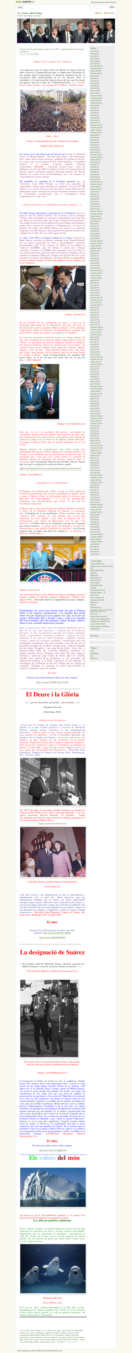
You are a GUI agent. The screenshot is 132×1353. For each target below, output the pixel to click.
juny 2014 (93, 401)
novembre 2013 (95, 418)
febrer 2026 (94, 61)
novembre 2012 (95, 448)
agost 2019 (93, 251)
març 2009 (93, 554)
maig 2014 (93, 403)
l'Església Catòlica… (96, 592)
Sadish (33, 1351)
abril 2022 (93, 172)
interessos (47, 1337)
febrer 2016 (94, 352)
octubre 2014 (94, 391)
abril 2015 (93, 376)
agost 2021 (93, 191)
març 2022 (93, 174)
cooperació (70, 1333)
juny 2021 (93, 196)
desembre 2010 (95, 504)
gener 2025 (94, 93)
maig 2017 (93, 315)
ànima (68, 1330)
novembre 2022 (95, 157)
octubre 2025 (94, 71)
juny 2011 (93, 490)
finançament (23, 1337)
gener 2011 (93, 502)
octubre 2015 (94, 362)
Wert (61, 1342)
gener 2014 (94, 413)
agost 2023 (93, 135)
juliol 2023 (93, 137)
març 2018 (93, 290)
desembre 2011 (95, 475)
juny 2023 (93, 140)
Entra (92, 651)
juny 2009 (93, 549)
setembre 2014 (95, 394)
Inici (20, 7)
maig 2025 (93, 83)
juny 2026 (93, 51)
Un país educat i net (96, 624)
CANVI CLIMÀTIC (96, 564)
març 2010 (93, 527)
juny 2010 (93, 519)
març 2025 (93, 88)
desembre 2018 (95, 270)
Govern (33, 1337)
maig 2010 (93, 522)
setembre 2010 (95, 512)
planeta (53, 1339)
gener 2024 (94, 122)
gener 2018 (94, 295)
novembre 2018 (95, 273)
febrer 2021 (94, 206)
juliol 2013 (93, 428)
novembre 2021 (95, 184)
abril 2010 (93, 524)
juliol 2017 (93, 310)
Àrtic (72, 1330)
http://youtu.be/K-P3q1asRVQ (57, 932)
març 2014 (93, 408)
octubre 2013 (94, 421)
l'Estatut (69, 1337)
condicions (56, 1333)
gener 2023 (94, 152)
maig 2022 (93, 169)
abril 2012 (93, 465)
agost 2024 (93, 105)
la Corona (76, 1337)
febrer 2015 (94, 381)
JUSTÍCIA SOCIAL (96, 590)
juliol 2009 (93, 546)
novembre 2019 (95, 243)
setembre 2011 (95, 482)
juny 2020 (93, 226)
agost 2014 (93, 396)
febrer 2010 (94, 529)
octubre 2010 (94, 509)
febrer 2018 (94, 293)
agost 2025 (93, 76)
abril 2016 (93, 347)
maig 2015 (93, 374)
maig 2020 (93, 228)
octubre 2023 (94, 130)
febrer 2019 (94, 265)
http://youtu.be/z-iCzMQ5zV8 (52, 1150)
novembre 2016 (95, 329)
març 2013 (93, 438)
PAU (91, 605)
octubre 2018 (94, 275)
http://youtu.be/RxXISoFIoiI (52, 937)
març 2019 (93, 263)
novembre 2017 (95, 300)
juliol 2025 (93, 78)
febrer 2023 (94, 150)
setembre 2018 (95, 278)
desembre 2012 (95, 445)
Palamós (93, 602)
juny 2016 (93, 342)
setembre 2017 (95, 305)
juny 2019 (93, 256)
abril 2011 (93, 495)
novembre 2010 (95, 507)
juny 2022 (93, 167)
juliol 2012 (93, 458)
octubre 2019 (94, 246)
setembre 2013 (95, 423)
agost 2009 (93, 544)
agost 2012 (93, 455)
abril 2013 (93, 435)
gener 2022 (94, 179)
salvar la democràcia (97, 616)
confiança (63, 1333)
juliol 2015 (93, 369)
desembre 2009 (95, 534)
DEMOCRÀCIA (45, 1335)
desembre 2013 (95, 416)
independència (95, 585)
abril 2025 (93, 85)
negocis (36, 1339)
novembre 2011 (95, 477)
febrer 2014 (94, 411)
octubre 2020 (94, 216)
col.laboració (48, 1333)
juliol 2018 (93, 283)
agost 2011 (93, 485)
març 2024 (93, 118)
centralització (39, 1333)
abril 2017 (93, 317)
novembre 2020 (95, 214)
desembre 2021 (95, 182)
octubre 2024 (94, 100)
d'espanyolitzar (24, 1335)
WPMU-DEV (57, 1351)
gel (29, 1337)
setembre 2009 (95, 541)
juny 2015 (93, 371)
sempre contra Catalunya (32, 1330)
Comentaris (110, 13)
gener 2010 (94, 532)
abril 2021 (93, 201)
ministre (26, 1339)
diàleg (92, 573)
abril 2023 (93, 145)
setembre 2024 (95, 103)
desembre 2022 (95, 155)
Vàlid (94, 653)
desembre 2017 (95, 297)
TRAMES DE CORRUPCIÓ (99, 621)
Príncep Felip (28, 1342)
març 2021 (93, 204)
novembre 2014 (95, 389)
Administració (52, 1330)
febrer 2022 (94, 177)
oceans (42, 1339)
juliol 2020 (93, 223)
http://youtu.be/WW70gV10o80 (52, 682)
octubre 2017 (94, 302)
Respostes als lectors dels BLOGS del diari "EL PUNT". (101, 610)
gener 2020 (94, 238)
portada (58, 1339)
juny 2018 (93, 285)
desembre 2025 (95, 66)
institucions (39, 1337)
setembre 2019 (95, 248)
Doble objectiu (94, 578)
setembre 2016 (95, 334)
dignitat (92, 575)
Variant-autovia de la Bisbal (98, 626)
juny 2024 (93, 110)
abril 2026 (93, 56)
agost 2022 (93, 162)
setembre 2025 (95, 73)
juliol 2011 (93, 487)
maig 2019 (93, 258)
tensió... (53, 1342)
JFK (91, 588)
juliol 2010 (93, 517)
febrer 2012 (94, 470)
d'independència (35, 1335)
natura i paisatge (95, 597)
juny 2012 (93, 460)
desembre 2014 (95, 386)
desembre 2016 (95, 327)
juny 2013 (93, 431)
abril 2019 (93, 260)
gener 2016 (94, 354)
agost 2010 (93, 514)
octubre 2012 (94, 450)
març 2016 (93, 349)
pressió (82, 1339)
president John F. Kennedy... (70, 1339)
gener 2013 (94, 443)
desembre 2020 (95, 211)
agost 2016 (93, 337)
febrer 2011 (94, 500)
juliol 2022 (93, 164)
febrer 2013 (94, 440)
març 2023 (93, 147)
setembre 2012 (95, 453)
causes (32, 1333)
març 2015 (93, 379)
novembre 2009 (95, 537)
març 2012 (93, 467)
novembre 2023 (95, 127)
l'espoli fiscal (62, 1337)
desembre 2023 (95, 125)
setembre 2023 (95, 132)
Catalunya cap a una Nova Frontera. (101, 566)
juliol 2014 (93, 398)
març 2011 (93, 497)
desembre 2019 (95, 241)
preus (21, 1342)
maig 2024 (93, 113)
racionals (42, 1342)
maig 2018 (93, 288)
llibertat (92, 595)
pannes (47, 1339)
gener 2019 (94, 268)
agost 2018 (93, 280)
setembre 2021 (95, 189)
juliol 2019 (93, 253)
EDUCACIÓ (94, 580)
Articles (99, 13)
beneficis (22, 1333)
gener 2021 (94, 209)
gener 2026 (94, 63)
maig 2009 (93, 551)
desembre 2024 (95, 95)
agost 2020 (93, 221)
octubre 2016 (94, 332)
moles (31, 1339)
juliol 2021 (93, 194)
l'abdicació (54, 1337)
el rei (52, 1335)
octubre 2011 (94, 480)
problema (36, 1342)
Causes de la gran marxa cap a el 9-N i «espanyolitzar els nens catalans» (52, 50)
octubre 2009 (94, 539)
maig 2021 (93, 199)
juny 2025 (93, 81)
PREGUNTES (94, 607)
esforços (67, 1335)
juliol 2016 (93, 339)
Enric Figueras (34, 54)
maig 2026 (93, 53)
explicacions (75, 1335)
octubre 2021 (94, 187)
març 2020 (93, 233)
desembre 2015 (95, 357)
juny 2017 (93, 312)
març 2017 (93, 320)
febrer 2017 (94, 322)
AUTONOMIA (78, 1330)
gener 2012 (94, 472)
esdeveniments (59, 1335)
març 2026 (93, 58)
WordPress (94, 658)
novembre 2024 (95, 98)
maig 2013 (93, 433)
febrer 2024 (94, 120)
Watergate (93, 629)
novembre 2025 (95, 68)
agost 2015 (93, 366)
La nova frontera (30, 13)
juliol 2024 (93, 108)
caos (27, 1333)
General (93, 583)
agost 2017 (93, 307)
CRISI (77, 1333)
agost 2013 (93, 426)
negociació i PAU (95, 600)
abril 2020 (93, 231)
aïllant (63, 1330)
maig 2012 (93, 463)
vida (58, 1342)
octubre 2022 (94, 159)
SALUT (92, 614)
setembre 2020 (95, 219)
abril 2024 (93, 115)
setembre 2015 (95, 364)
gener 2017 (94, 325)
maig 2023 (93, 142)
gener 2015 (94, 384)
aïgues (59, 1330)
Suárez (48, 1342)
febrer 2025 (94, 90)
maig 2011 (93, 492)
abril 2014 (93, 406)
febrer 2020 (94, 236)
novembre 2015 (95, 359)
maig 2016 (93, 344)
